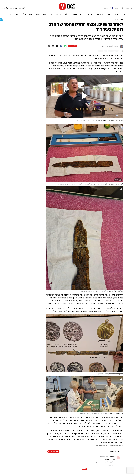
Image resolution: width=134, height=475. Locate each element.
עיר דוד (100, 51)
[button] (18, 35)
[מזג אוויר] (112, 8)
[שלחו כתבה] (53, 46)
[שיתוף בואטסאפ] (65, 46)
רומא (109, 51)
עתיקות (115, 51)
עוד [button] (10, 14)
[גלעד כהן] (121, 46)
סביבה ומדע (119, 19)
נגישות (12, 8)
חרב (105, 51)
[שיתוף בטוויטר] (57, 46)
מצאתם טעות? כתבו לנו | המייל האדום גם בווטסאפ (109, 445)
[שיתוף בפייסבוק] (61, 46)
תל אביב (106, 8)
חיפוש (21, 8)
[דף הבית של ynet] (67, 10)
